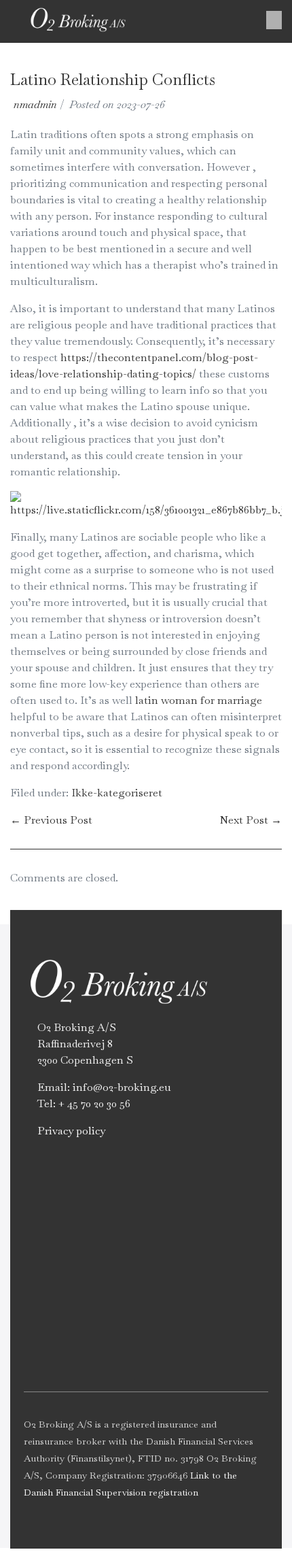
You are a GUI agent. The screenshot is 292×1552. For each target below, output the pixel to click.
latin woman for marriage (198, 700)
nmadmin (35, 104)
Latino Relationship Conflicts (112, 79)
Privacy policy (71, 1131)
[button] (274, 20)
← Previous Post (51, 820)
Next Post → (250, 820)
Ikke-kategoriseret (116, 793)
